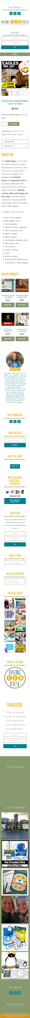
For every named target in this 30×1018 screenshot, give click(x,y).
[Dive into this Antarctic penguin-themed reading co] (15, 965)
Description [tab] (9, 141)
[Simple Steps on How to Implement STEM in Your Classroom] (9, 614)
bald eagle (11, 134)
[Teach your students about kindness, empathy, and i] (15, 937)
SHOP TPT (15, 466)
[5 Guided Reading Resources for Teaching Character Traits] (20, 614)
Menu (15, 54)
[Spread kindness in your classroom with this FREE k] (15, 881)
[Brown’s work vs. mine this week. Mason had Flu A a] (15, 825)
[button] (25, 64)
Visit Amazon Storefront (15, 501)
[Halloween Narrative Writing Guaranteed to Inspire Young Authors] (20, 636)
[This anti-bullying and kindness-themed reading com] (15, 853)
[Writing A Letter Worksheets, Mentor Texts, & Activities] (9, 636)
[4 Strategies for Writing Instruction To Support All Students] (9, 647)
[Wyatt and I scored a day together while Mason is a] (15, 909)
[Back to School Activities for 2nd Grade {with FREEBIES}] (9, 603)
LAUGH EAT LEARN (18, 1016)
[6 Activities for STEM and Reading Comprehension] (20, 647)
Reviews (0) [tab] (9, 146)
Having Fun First (15, 22)
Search (15, 445)
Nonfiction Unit (18, 131)
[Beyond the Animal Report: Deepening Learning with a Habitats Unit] (20, 625)
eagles (20, 134)
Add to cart (13, 124)
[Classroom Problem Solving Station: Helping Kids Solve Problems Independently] (9, 625)
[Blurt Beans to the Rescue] (20, 603)
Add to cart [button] (8, 305)
